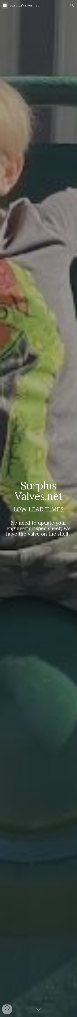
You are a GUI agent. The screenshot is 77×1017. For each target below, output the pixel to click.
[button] (4, 5)
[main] (38, 508)
